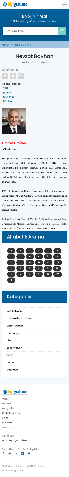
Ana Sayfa (7, 403)
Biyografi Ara (15, 4)
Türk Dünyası (14, 333)
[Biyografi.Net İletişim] (15, 391)
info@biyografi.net (16, 440)
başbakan (12, 369)
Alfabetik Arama (11, 413)
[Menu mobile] (64, 5)
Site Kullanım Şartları (12, 466)
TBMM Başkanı (15, 325)
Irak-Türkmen (14, 311)
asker (10, 355)
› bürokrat (7, 101)
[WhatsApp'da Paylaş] (21, 76)
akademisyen (14, 347)
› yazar (5, 87)
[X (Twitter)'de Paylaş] (13, 76)
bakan (10, 362)
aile (9, 340)
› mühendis (8, 96)
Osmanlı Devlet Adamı (19, 318)
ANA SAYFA (7, 44)
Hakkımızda (8, 427)
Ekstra (5, 417)
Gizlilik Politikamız (36, 466)
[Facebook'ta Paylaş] (5, 76)
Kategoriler (8, 408)
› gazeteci (7, 92)
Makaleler (7, 422)
